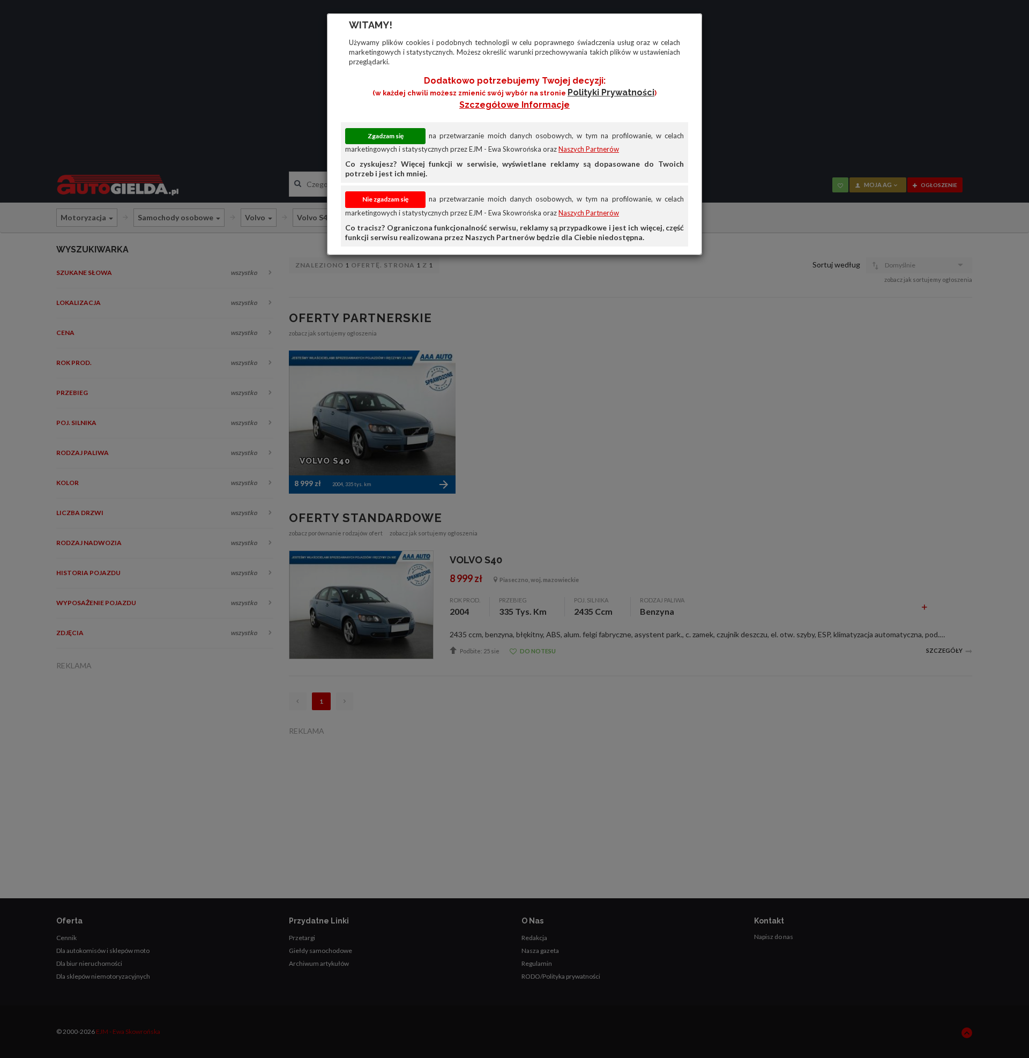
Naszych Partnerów (588, 149)
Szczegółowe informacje (514, 105)
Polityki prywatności (611, 92)
